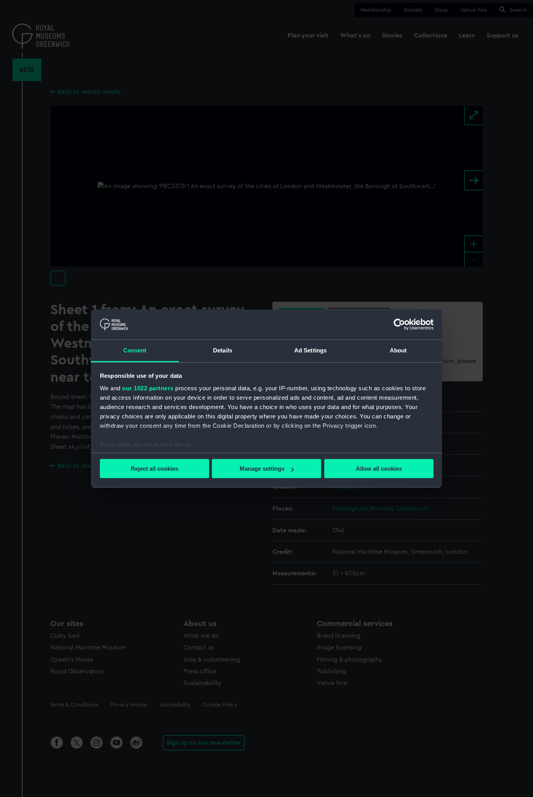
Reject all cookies (154, 468)
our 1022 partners (148, 388)
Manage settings (262, 468)
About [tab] (398, 350)
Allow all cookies (379, 468)
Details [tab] (222, 350)
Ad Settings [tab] (310, 350)
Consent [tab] (135, 350)
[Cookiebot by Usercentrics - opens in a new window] (399, 324)
